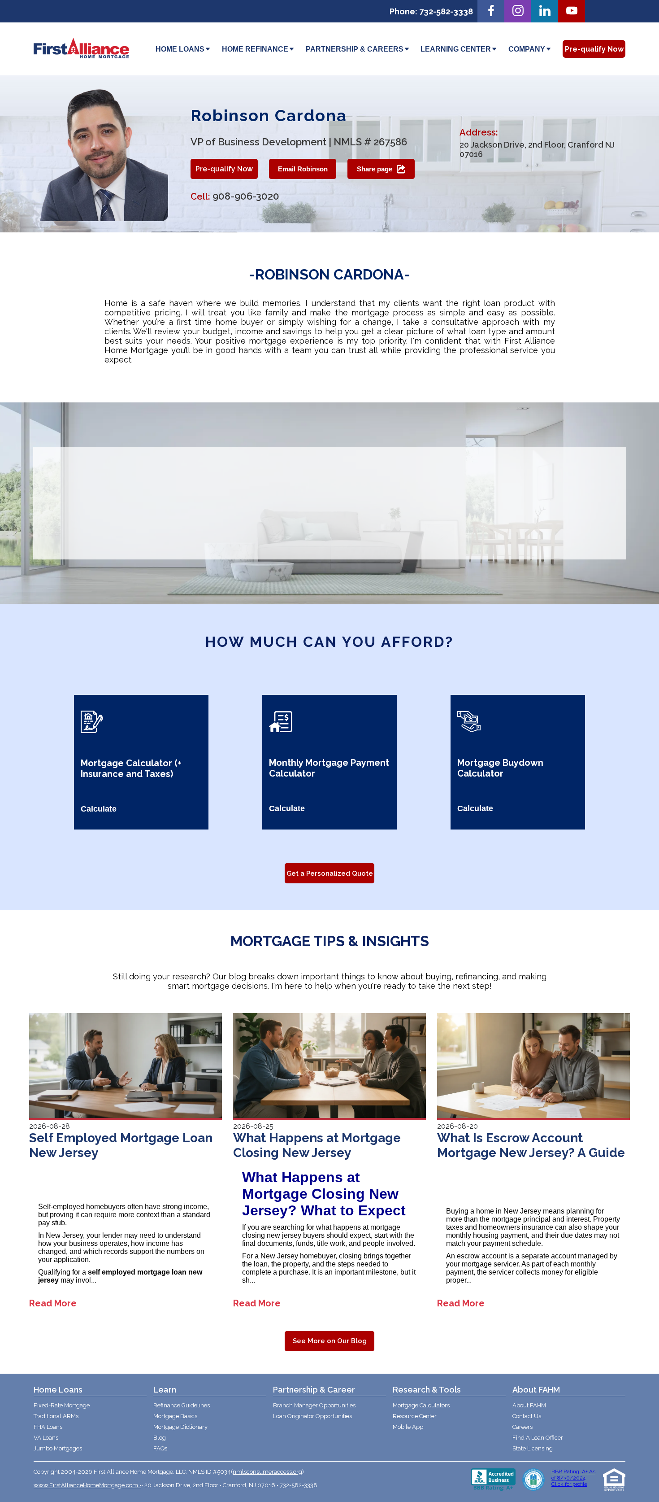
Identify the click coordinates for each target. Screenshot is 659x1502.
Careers (522, 1426)
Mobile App (408, 1426)
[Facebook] (491, 11)
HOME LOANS (180, 49)
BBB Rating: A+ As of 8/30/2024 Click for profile (573, 1477)
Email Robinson (303, 169)
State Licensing (532, 1448)
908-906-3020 (235, 196)
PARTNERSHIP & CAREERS (354, 49)
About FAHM (529, 1405)
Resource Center (415, 1416)
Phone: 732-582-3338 (431, 11)
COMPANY (526, 49)
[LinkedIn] (545, 11)
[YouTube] (571, 11)
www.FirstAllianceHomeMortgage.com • (87, 1485)
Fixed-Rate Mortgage (62, 1405)
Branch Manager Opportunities (314, 1405)
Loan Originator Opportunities (312, 1416)
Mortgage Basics (175, 1416)
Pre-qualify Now (594, 49)
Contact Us (526, 1416)
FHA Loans (48, 1426)
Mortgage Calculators (421, 1405)
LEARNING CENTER (456, 49)
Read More (53, 1303)
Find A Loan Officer (537, 1437)
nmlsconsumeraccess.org (267, 1471)
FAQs (160, 1448)
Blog (159, 1437)
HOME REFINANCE (255, 49)
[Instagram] (518, 11)
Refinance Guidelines (181, 1405)
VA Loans (46, 1437)
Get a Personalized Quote (329, 873)
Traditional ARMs (56, 1416)
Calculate (99, 808)
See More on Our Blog (330, 1341)
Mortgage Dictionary (180, 1426)
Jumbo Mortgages (58, 1448)
